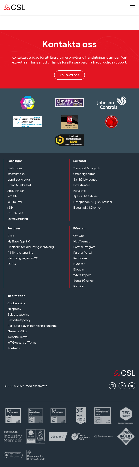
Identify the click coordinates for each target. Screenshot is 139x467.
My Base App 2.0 (18, 241)
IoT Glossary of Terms (21, 342)
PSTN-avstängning (20, 252)
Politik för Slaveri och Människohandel (32, 325)
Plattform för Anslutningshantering (30, 247)
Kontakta (13, 348)
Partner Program (84, 247)
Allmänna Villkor (17, 331)
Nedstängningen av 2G (22, 258)
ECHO (11, 264)
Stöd (10, 236)
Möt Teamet (81, 241)
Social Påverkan (83, 280)
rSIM (10, 207)
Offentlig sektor (84, 174)
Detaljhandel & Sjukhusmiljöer (92, 202)
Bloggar (78, 269)
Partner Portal (82, 252)
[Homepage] (14, 7)
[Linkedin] (122, 385)
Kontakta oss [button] (69, 75)
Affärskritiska (16, 174)
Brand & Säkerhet (19, 185)
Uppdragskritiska (18, 179)
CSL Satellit (15, 213)
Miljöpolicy (14, 309)
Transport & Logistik (86, 168)
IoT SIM (12, 196)
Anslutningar (15, 191)
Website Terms (17, 337)
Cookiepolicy (16, 303)
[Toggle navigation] (132, 7)
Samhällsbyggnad (85, 179)
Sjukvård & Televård (86, 196)
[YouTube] (131, 385)
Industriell (79, 191)
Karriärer (79, 286)
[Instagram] (112, 385)
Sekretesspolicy (18, 314)
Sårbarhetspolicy (18, 320)
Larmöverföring (17, 219)
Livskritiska (14, 168)
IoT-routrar (14, 202)
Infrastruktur (81, 185)
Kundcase (80, 258)
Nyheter (79, 264)
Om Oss (78, 236)
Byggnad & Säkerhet (87, 207)
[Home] (124, 375)
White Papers (82, 275)
